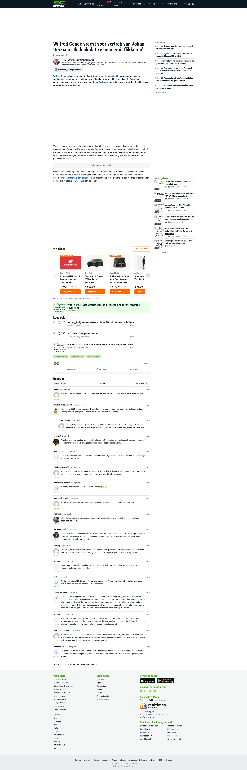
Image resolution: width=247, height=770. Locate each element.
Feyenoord (58, 721)
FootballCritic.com (174, 726)
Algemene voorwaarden (128, 760)
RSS (160, 760)
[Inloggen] (192, 4)
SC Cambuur (59, 735)
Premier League (103, 699)
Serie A (99, 693)
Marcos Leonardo (61, 683)
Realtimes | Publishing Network (123, 766)
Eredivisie (100, 679)
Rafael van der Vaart (62, 693)
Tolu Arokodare (60, 689)
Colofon (152, 760)
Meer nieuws (162, 92)
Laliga (99, 689)
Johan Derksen (100, 82)
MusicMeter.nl (172, 732)
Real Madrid (58, 738)
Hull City (57, 741)
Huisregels (143, 760)
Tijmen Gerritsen (70, 60)
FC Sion (57, 731)
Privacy (114, 760)
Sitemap (169, 760)
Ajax (55, 718)
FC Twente (58, 728)
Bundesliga (101, 686)
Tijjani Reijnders (60, 709)
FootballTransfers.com (149, 726)
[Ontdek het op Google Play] (165, 680)
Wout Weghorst (60, 699)
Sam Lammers (59, 696)
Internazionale (59, 745)
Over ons (78, 760)
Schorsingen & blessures (116, 4)
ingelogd (63, 664)
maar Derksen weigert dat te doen (76, 178)
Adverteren (87, 760)
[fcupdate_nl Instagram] (145, 691)
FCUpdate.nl (145, 729)
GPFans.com (172, 729)
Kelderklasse (158, 4)
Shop (184, 4)
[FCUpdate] (59, 4)
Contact (96, 760)
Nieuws (78, 4)
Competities (89, 4)
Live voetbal (102, 4)
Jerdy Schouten (60, 703)
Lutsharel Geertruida (62, 679)
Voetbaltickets (172, 4)
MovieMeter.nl (145, 732)
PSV (55, 725)
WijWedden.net (146, 736)
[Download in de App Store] (147, 680)
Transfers (137, 4)
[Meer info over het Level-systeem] (149, 383)
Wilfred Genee (60, 76)
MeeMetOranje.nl (174, 739)
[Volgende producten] (148, 275)
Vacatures (105, 760)
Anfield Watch (145, 739)
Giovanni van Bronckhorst (64, 686)
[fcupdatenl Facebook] (141, 691)
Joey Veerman (59, 706)
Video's (147, 4)
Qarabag (57, 748)
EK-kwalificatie (103, 696)
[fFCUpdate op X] (150, 691)
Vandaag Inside (112, 76)
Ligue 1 (100, 683)
